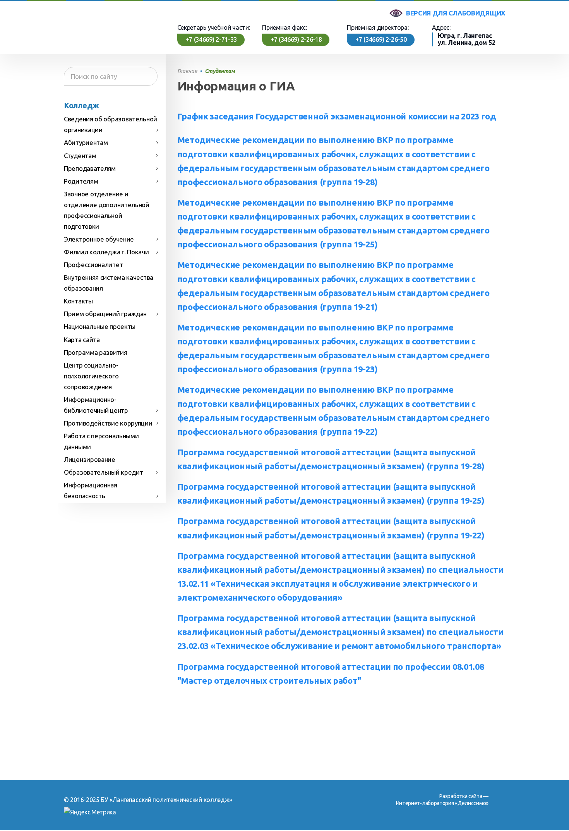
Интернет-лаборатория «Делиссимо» (442, 803)
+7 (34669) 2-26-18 (296, 39)
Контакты (78, 301)
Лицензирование (89, 459)
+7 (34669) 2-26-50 (381, 39)
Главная (187, 71)
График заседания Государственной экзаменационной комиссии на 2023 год (336, 116)
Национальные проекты (99, 326)
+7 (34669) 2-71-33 (211, 39)
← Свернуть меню (120, 398)
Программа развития (95, 352)
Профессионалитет (93, 264)
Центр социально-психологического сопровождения (91, 375)
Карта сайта (82, 339)
